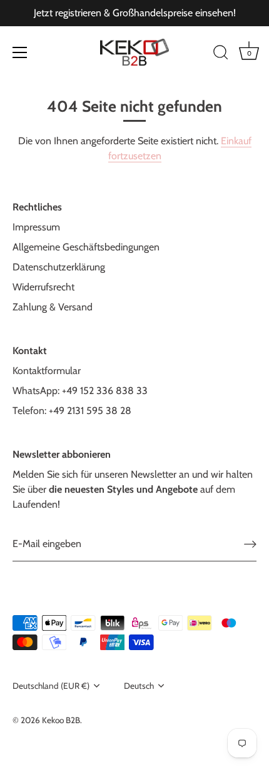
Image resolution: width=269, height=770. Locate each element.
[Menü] (20, 52)
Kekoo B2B (61, 720)
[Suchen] (221, 54)
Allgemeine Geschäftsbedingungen (86, 247)
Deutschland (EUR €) (51, 686)
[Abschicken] (250, 544)
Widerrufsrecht (43, 287)
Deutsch (139, 686)
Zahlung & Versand (53, 307)
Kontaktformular (47, 371)
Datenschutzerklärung (59, 267)
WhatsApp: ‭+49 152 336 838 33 (80, 391)
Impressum (36, 227)
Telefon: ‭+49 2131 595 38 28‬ (72, 411)
